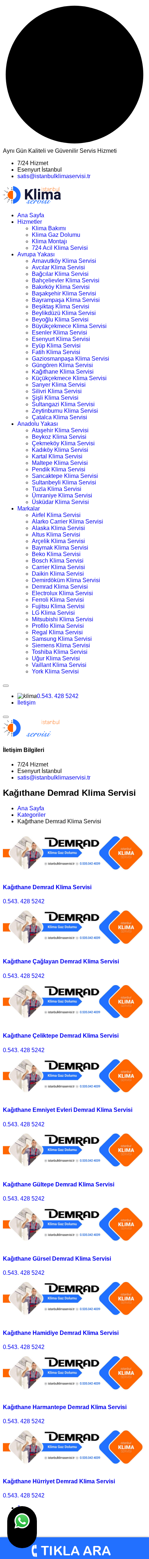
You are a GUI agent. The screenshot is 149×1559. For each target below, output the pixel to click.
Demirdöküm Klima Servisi (66, 580)
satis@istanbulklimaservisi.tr (53, 176)
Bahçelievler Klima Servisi (65, 280)
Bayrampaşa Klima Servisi (66, 300)
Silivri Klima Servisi (57, 391)
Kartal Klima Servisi (57, 456)
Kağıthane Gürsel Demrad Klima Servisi (57, 1259)
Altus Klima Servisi (56, 534)
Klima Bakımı (49, 228)
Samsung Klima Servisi (62, 639)
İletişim (26, 702)
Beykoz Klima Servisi (59, 437)
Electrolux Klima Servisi (62, 593)
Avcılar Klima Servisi (58, 267)
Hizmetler (29, 222)
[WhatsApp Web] (22, 1527)
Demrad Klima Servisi (60, 587)
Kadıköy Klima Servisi (60, 450)
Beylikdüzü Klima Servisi (64, 313)
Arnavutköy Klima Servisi (64, 261)
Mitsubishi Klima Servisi (62, 619)
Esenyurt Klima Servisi (61, 339)
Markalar (28, 508)
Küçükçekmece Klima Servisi (69, 378)
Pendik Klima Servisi (58, 469)
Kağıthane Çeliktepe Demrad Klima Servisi (61, 1036)
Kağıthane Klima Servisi (63, 372)
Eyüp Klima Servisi (56, 346)
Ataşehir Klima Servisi (60, 430)
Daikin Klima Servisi (58, 574)
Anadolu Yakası (37, 424)
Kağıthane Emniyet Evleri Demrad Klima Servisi (67, 1110)
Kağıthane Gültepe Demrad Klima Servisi (58, 1184)
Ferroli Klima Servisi (58, 600)
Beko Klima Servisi (56, 554)
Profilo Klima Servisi (58, 626)
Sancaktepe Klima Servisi (65, 476)
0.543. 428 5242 (57, 696)
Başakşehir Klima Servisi (64, 293)
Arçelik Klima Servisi (58, 541)
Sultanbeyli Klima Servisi (64, 482)
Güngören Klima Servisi (62, 365)
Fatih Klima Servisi (56, 352)
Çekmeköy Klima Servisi (63, 443)
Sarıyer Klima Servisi (59, 385)
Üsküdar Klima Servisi (60, 502)
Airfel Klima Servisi (56, 515)
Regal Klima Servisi (57, 632)
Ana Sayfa (30, 215)
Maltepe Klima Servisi (60, 463)
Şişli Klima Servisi (55, 398)
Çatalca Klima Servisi (59, 417)
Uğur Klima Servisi (56, 658)
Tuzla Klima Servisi (56, 489)
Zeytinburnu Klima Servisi (65, 411)
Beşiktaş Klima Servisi (60, 306)
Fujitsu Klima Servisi (58, 606)
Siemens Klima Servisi (61, 645)
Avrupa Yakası (36, 254)
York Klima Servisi (55, 671)
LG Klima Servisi (53, 613)
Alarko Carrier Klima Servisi (67, 521)
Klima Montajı (49, 241)
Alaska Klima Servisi (58, 528)
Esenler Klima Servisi (59, 332)
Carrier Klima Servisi (58, 567)
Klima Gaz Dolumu (56, 235)
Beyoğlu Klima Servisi (60, 319)
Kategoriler (31, 815)
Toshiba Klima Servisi (60, 652)
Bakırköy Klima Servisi (61, 287)
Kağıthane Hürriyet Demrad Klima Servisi (59, 1481)
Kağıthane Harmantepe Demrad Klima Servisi (65, 1407)
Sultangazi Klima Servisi (63, 404)
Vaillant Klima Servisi (59, 665)
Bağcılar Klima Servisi (60, 274)
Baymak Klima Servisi (60, 548)
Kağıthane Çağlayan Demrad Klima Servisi (61, 961)
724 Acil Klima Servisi (60, 248)
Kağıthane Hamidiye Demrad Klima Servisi (61, 1333)
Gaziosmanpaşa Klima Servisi (70, 359)
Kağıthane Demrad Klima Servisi (47, 887)
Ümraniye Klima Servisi (62, 495)
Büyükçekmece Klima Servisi (69, 326)
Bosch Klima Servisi (58, 561)
